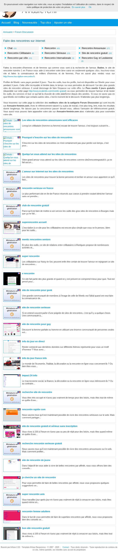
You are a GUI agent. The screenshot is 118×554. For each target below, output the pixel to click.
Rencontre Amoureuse (94, 48)
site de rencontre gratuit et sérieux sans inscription (49, 426)
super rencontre (31, 256)
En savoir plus (78, 7)
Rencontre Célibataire (19, 53)
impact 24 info (29, 375)
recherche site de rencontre (37, 392)
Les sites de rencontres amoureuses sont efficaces (50, 120)
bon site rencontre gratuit (36, 528)
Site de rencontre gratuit (95, 53)
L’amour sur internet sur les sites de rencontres (48, 171)
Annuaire (8, 32)
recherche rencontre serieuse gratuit (42, 443)
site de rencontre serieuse (36, 307)
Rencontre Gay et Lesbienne (97, 57)
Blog (16, 22)
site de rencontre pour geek (37, 290)
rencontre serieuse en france (37, 188)
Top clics (45, 22)
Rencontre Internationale (58, 57)
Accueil (6, 22)
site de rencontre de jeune (36, 460)
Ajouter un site (63, 22)
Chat (10, 48)
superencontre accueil (34, 222)
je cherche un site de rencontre (39, 477)
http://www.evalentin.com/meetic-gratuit (47, 91)
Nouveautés (29, 22)
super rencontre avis (33, 494)
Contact (66, 547)
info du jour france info (34, 358)
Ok (90, 7)
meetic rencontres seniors (36, 239)
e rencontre (28, 273)
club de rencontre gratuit (35, 205)
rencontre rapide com (33, 409)
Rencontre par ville (17, 57)
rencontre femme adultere (36, 511)
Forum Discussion (24, 32)
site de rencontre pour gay (36, 324)
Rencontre (50, 48)
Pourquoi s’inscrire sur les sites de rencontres (47, 137)
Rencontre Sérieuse (55, 53)
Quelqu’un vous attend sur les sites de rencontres (49, 154)
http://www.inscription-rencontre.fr (19, 76)
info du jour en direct (33, 341)
